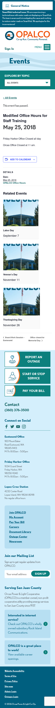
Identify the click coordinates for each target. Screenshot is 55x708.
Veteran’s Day (10, 274)
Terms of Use (10, 676)
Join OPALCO (17, 512)
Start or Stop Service (33, 376)
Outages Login (11, 696)
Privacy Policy (11, 681)
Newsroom (15, 541)
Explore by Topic (17, 75)
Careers (14, 526)
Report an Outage (33, 359)
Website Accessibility (14, 671)
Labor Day (8, 230)
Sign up (40, 573)
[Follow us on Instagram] (24, 427)
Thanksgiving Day (12, 319)
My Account (16, 517)
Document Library (20, 531)
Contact (12, 404)
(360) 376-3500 (17, 410)
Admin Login (10, 691)
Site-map (9, 686)
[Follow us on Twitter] (12, 427)
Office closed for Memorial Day (36, 339)
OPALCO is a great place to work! (24, 652)
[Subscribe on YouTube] (18, 427)
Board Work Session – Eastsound (14, 339)
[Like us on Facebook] (6, 427)
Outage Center (18, 536)
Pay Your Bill (34, 391)
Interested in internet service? (25, 623)
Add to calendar (20, 159)
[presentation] (20, 213)
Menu (38, 47)
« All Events (10, 97)
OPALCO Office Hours (14, 182)
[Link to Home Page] (27, 36)
